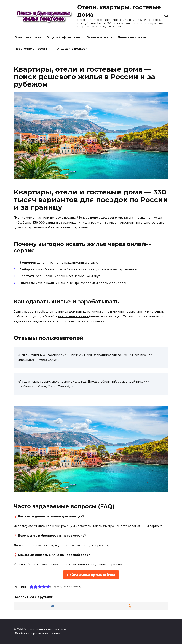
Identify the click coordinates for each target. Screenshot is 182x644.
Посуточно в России (31, 48)
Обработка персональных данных (37, 633)
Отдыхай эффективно (63, 37)
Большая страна (28, 37)
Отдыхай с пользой (71, 48)
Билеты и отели (100, 37)
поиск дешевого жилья (109, 217)
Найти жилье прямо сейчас (91, 575)
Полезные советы (132, 37)
